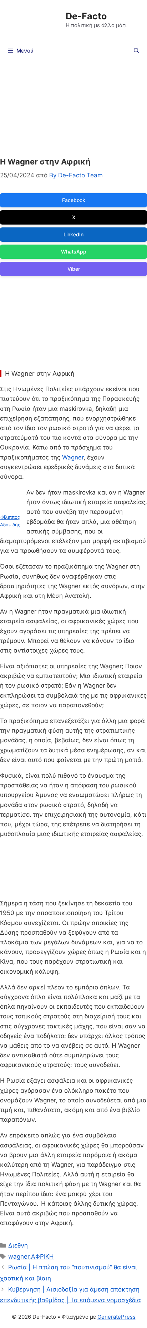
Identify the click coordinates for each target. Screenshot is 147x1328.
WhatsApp (73, 252)
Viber (73, 269)
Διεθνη (18, 1245)
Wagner (72, 457)
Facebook (73, 200)
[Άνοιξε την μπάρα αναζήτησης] (136, 51)
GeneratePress (116, 1316)
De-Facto (86, 16)
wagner (18, 1256)
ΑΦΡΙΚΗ (42, 1256)
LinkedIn (73, 234)
